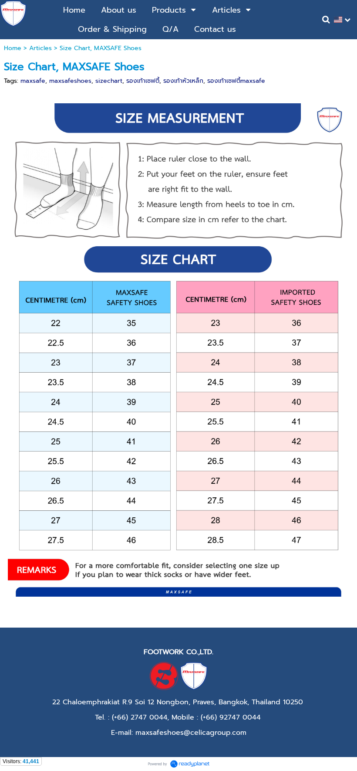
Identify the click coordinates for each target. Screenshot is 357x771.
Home (12, 48)
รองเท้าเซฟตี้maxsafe (236, 80)
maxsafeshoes (70, 80)
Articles (40, 48)
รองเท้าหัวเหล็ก (183, 80)
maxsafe (32, 80)
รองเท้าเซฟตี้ (142, 80)
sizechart (108, 80)
